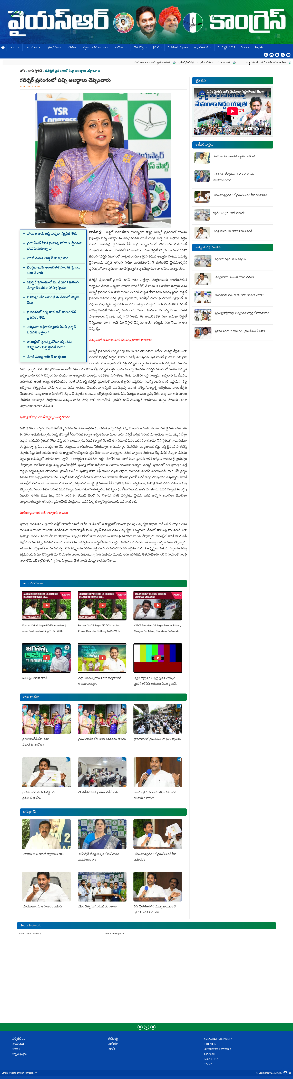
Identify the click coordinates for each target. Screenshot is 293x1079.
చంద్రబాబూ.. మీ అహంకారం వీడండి (42, 906)
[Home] (146, 22)
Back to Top (285, 1071)
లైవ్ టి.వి (157, 47)
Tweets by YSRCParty (30, 934)
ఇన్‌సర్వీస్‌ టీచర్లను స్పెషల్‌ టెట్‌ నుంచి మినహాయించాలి (141, 63)
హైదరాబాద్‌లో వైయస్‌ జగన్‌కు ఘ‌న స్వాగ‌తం (157, 739)
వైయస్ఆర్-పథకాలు (178, 47)
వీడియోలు (119, 47)
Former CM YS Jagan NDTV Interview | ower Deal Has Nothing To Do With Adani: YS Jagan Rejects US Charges (44, 631)
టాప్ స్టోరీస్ (35, 71)
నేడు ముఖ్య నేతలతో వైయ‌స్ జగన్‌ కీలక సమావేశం (199, 63)
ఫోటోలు (72, 47)
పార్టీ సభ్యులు (19, 1054)
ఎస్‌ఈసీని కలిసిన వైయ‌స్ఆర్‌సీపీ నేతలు (99, 792)
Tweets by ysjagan (114, 934)
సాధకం (16, 1049)
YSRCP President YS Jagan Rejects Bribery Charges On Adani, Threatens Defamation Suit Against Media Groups (157, 631)
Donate (245, 47)
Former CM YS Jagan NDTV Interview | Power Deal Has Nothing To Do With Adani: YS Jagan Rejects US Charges (99, 631)
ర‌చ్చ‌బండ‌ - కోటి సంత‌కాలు (95, 47)
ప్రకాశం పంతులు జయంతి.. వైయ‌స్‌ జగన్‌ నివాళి (240, 331)
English (259, 47)
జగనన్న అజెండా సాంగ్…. (36, 678)
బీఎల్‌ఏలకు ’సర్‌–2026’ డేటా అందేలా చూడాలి (240, 295)
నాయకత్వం (31, 47)
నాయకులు (18, 1044)
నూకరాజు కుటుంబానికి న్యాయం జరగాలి (89, 63)
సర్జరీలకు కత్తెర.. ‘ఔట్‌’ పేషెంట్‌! (245, 63)
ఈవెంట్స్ (113, 1039)
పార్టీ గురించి (18, 1039)
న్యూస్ (111, 1049)
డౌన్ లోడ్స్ (138, 47)
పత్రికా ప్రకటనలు (54, 47)
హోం (22, 71)
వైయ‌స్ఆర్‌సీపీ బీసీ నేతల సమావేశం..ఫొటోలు (102, 739)
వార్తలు (12, 47)
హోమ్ (3, 48)
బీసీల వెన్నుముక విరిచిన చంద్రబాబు (97, 906)
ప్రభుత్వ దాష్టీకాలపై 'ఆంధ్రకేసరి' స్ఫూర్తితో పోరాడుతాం (242, 313)
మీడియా (113, 1044)
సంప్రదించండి (201, 47)
